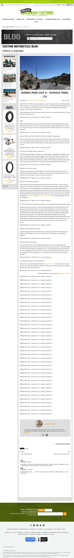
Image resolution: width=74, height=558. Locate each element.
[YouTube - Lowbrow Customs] (37, 525)
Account (63, 4)
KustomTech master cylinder (44, 195)
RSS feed (5, 186)
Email (41, 510)
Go (65, 513)
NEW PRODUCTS (24, 529)
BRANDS (65, 532)
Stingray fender (30, 195)
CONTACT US (8, 532)
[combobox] (18, 5)
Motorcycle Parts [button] (9, 19)
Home (4, 26)
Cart (70, 4)
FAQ (15, 532)
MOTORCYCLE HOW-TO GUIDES (34, 34)
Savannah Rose (32, 100)
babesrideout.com (49, 263)
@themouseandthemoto (64, 273)
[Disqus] (45, 477)
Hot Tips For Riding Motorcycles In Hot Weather (8, 100)
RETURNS (20, 532)
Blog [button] (36, 21)
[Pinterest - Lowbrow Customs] (44, 525)
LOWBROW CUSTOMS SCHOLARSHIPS (51, 532)
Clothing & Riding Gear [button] (52, 19)
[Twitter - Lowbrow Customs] (40, 525)
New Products (31, 19)
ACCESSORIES (48, 529)
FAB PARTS (33, 529)
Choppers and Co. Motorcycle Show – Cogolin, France (8, 84)
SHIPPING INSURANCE (35, 534)
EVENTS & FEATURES (50, 34)
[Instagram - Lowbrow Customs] (43, 435)
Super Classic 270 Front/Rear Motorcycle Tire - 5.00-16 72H (9, 127)
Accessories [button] (66, 19)
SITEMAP (52, 534)
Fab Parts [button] (40, 19)
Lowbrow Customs (10, 546)
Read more (27, 432)
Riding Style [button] (21, 19)
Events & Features (10, 26)
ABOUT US (27, 532)
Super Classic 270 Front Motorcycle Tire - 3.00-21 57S (9, 177)
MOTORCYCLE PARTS (12, 529)
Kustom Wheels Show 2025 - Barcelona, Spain (9, 69)
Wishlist (58, 4)
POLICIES (45, 534)
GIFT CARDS (57, 529)
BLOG (63, 529)
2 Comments (42, 100)
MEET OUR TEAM (36, 532)
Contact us (69, 1)
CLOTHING (40, 529)
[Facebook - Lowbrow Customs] (34, 525)
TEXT (48, 510)
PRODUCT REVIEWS (23, 534)
